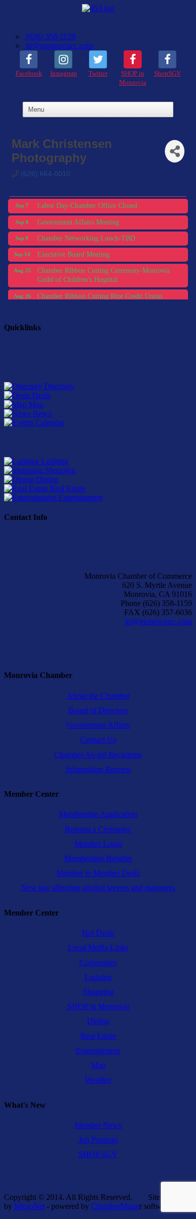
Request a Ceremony (98, 829)
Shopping (59, 470)
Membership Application (98, 814)
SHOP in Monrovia (98, 1006)
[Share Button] (174, 151)
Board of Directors (98, 710)
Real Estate (66, 488)
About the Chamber (98, 696)
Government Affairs (98, 725)
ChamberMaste (115, 1206)
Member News (98, 1125)
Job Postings (98, 1139)
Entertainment (79, 497)
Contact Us (98, 739)
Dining (46, 479)
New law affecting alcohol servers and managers (98, 887)
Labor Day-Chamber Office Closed (87, 202)
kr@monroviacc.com (58, 45)
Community (98, 962)
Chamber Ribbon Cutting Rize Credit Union (99, 293)
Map (35, 404)
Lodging (53, 461)
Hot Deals (98, 933)
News (41, 413)
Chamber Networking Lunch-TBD (86, 235)
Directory (58, 386)
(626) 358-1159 (49, 36)
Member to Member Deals (98, 873)
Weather (98, 1080)
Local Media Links (98, 947)
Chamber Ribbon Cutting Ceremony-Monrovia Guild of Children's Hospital (103, 272)
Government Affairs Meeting (78, 219)
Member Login (98, 844)
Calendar (49, 422)
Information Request (98, 769)
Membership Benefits (98, 858)
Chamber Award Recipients (98, 754)
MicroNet (29, 1206)
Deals (40, 395)
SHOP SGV (98, 1154)
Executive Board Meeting (73, 251)
